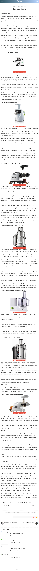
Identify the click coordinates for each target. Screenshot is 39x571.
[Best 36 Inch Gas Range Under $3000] (5, 534)
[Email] (36, 517)
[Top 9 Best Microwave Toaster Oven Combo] (5, 549)
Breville (18, 512)
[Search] (37, 1)
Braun (14, 512)
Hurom (24, 512)
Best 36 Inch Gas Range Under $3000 (16, 533)
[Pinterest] (33, 517)
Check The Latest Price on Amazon (20, 72)
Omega (28, 512)
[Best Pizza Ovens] (5, 557)
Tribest (33, 512)
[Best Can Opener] (5, 542)
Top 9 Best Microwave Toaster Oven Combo (17, 548)
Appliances (8, 512)
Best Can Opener (13, 540)
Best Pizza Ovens (13, 555)
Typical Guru (13, 542)
